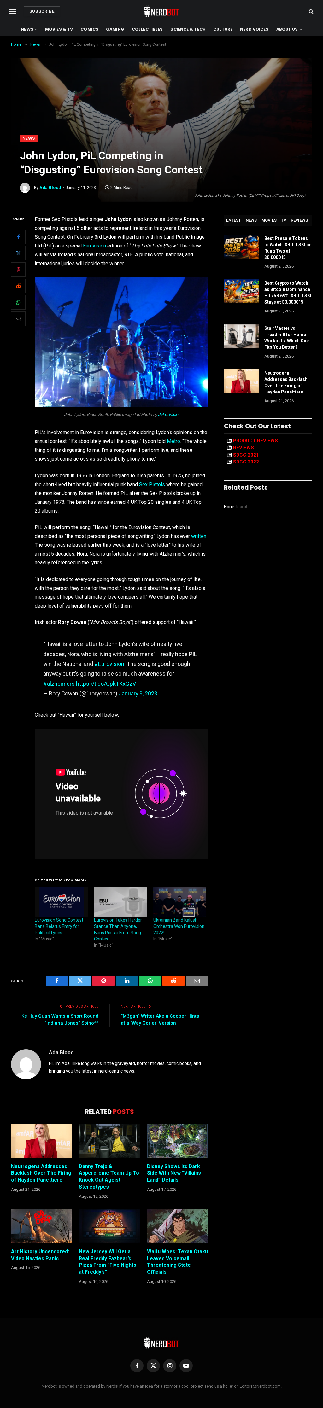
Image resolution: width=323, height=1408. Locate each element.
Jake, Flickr (168, 414)
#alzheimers (59, 683)
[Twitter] (18, 253)
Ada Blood (50, 187)
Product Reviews (255, 441)
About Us (287, 29)
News (27, 29)
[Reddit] (18, 286)
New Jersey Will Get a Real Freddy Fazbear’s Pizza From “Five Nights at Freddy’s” (107, 1261)
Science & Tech (188, 29)
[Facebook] (18, 237)
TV (283, 220)
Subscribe (42, 11)
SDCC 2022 (246, 462)
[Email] (18, 318)
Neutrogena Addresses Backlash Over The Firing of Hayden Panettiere (41, 1173)
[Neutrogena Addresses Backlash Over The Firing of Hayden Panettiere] (41, 1141)
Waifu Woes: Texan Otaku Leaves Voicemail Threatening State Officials (177, 1261)
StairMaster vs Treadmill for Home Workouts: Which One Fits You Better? (286, 338)
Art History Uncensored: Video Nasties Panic (40, 1254)
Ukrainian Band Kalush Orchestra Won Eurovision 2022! (178, 926)
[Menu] (12, 11)
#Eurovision (109, 663)
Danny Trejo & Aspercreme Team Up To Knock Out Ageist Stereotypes (109, 1176)
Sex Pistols (152, 484)
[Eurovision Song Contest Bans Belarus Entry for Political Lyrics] (61, 902)
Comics (89, 29)
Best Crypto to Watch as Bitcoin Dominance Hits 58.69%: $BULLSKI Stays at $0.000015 (287, 293)
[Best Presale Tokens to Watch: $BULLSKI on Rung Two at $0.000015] (241, 247)
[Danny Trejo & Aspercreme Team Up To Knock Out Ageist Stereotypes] (109, 1141)
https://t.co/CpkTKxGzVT (107, 683)
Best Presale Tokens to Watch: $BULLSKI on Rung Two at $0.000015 (288, 248)
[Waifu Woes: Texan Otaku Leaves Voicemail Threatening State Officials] (177, 1226)
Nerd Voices (254, 29)
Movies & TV (59, 29)
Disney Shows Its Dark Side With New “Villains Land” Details (174, 1173)
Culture (222, 29)
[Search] (311, 11)
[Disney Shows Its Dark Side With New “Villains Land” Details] (177, 1141)
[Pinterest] (18, 269)
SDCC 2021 (246, 455)
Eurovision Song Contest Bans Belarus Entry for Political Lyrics (59, 926)
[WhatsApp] (18, 302)
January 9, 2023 (138, 693)
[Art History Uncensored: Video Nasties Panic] (41, 1226)
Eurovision (94, 246)
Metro (173, 441)
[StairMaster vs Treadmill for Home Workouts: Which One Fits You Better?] (241, 336)
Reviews (299, 220)
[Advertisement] (161, 87)
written (198, 536)
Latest (233, 220)
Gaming (115, 29)
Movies (269, 220)
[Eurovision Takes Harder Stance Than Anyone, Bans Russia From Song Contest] (120, 902)
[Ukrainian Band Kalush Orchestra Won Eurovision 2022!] (179, 902)
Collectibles (147, 29)
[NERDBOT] (161, 11)
